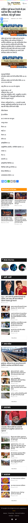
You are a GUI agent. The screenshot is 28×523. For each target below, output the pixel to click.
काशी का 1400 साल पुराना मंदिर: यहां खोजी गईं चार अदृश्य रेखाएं (18, 387)
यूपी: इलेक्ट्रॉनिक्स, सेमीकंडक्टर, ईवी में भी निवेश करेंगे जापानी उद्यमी (18, 380)
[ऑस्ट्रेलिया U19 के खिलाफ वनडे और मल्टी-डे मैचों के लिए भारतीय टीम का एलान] (5, 324)
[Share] (1, 33)
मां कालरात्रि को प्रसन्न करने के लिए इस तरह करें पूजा (20, 202)
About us (5, 513)
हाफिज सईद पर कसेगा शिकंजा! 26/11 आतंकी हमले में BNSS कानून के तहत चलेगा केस (7, 203)
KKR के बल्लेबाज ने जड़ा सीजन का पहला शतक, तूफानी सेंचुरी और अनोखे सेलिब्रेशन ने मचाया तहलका (19, 316)
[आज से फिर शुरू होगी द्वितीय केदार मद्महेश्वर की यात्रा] (5, 463)
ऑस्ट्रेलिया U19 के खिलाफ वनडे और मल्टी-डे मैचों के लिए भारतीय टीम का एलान (18, 324)
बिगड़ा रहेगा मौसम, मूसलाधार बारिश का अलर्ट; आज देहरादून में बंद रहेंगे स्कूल (19, 438)
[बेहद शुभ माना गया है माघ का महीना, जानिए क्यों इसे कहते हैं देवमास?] (7, 212)
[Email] (1, 27)
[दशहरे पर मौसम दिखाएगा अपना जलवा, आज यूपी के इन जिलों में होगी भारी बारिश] (21, 212)
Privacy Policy (11, 513)
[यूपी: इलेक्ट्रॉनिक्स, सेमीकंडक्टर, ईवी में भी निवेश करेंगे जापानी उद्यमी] (5, 381)
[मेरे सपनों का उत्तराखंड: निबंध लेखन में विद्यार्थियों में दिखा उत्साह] (5, 455)
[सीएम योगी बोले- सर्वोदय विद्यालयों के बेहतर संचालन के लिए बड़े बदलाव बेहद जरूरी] (5, 373)
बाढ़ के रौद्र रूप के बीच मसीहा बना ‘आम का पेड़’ (18, 330)
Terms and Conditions (20, 513)
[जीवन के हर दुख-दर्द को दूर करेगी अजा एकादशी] (5, 494)
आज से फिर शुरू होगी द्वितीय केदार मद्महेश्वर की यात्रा (18, 461)
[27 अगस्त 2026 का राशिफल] (5, 481)
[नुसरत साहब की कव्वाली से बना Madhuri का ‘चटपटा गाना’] (5, 309)
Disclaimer (11, 516)
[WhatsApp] (1, 24)
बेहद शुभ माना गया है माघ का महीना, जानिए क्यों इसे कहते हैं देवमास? (7, 219)
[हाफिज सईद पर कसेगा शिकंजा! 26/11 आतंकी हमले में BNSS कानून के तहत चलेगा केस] (7, 195)
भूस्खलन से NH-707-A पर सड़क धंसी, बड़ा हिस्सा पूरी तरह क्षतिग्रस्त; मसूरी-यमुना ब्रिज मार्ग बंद (18, 446)
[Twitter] (1, 21)
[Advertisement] (14, 242)
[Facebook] (1, 18)
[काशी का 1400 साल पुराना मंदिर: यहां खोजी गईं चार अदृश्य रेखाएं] (5, 388)
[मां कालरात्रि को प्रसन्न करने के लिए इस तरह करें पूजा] (21, 195)
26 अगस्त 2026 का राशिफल (18, 485)
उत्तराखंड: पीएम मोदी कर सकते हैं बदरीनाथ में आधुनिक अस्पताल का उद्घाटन (12, 429)
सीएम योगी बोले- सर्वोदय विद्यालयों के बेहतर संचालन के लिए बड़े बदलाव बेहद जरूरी (18, 372)
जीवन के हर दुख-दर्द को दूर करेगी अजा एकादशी (17, 493)
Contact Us (16, 516)
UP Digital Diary (5, 18)
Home (14, 511)
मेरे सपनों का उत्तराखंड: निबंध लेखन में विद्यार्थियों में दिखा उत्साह (18, 454)
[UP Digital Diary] (14, 3)
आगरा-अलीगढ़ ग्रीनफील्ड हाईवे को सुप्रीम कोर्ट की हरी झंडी (19, 394)
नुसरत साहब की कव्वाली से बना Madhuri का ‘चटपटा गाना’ (19, 307)
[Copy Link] (1, 30)
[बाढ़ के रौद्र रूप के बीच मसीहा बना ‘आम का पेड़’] (5, 332)
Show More (14, 338)
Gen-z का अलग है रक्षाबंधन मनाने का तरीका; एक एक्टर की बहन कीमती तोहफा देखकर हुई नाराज (13, 299)
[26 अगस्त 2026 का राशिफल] (5, 488)
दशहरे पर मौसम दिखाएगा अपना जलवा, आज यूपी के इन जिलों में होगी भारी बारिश (20, 220)
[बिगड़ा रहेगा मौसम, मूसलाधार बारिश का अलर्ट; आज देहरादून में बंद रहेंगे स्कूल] (5, 439)
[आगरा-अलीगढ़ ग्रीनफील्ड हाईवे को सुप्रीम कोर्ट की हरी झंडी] (5, 395)
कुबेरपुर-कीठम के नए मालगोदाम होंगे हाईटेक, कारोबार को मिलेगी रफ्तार (13, 364)
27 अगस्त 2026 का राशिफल (18, 478)
